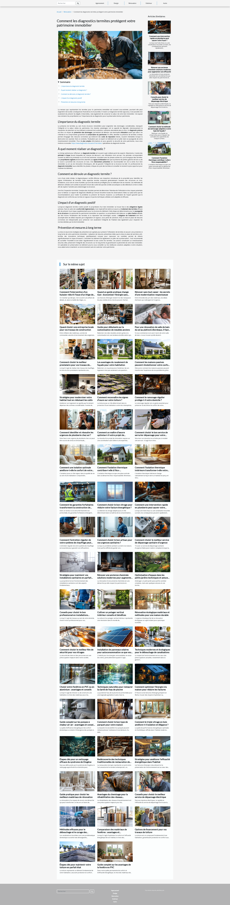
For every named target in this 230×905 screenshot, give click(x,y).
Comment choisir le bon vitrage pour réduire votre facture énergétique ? (114, 506)
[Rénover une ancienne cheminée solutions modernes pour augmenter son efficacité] (159, 58)
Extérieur (149, 3)
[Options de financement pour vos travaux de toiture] (152, 816)
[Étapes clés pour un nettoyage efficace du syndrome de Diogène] (77, 746)
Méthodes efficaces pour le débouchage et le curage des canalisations (73, 832)
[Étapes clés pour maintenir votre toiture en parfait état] (77, 851)
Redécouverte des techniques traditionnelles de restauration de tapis (113, 762)
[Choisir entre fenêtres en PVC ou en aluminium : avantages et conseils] (77, 674)
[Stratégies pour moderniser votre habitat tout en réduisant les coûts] (77, 384)
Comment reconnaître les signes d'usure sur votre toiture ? (112, 398)
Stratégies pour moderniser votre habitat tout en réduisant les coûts (76, 398)
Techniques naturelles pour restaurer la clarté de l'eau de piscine (115, 688)
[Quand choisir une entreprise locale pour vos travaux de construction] (77, 314)
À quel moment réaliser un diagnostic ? (74, 90)
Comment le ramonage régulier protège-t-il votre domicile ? (150, 398)
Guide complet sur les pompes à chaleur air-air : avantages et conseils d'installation (77, 725)
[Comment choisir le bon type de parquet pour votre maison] (115, 709)
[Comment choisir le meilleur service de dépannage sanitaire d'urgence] (152, 527)
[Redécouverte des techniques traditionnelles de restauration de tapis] (115, 746)
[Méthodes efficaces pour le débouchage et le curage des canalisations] (77, 816)
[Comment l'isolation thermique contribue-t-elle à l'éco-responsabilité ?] (159, 148)
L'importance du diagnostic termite (72, 86)
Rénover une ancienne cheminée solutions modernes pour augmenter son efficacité (159, 69)
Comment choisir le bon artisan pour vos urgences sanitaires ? (114, 541)
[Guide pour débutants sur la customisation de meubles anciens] (115, 314)
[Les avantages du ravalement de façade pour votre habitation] (115, 349)
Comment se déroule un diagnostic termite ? (76, 94)
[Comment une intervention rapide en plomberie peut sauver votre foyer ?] (159, 27)
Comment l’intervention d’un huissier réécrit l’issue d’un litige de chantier (76, 295)
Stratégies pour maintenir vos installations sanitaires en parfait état (75, 578)
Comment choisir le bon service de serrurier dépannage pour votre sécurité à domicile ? (151, 435)
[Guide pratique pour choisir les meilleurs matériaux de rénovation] (77, 781)
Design (116, 3)
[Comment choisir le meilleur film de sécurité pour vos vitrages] (77, 636)
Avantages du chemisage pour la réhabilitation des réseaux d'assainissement (112, 797)
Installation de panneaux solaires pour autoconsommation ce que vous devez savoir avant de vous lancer (114, 652)
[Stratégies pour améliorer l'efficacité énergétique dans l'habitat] (152, 746)
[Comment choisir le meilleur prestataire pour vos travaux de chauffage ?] (77, 349)
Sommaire (65, 82)
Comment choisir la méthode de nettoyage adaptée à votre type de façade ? (159, 129)
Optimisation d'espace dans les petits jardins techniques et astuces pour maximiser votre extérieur (152, 578)
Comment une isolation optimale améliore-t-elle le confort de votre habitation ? (76, 470)
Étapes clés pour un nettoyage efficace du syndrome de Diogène (75, 760)
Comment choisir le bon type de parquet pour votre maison (112, 723)
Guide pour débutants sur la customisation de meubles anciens (113, 328)
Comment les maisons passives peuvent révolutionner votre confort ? (152, 365)
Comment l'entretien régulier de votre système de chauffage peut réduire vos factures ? (75, 543)
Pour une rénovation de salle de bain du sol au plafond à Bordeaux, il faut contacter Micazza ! (152, 330)
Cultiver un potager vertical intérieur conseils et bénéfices (111, 613)
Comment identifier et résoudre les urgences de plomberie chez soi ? (76, 433)
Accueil (59, 12)
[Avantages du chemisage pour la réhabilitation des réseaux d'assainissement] (115, 781)
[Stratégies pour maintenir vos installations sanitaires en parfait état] (77, 562)
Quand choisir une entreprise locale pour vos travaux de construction (77, 328)
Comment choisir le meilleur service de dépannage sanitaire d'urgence (152, 541)
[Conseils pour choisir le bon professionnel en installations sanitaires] (77, 599)
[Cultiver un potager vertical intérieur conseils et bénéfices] (115, 599)
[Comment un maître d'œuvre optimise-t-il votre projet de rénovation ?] (115, 419)
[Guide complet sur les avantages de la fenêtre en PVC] (115, 851)
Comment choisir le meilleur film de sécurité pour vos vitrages (76, 651)
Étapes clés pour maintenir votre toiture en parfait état (75, 866)
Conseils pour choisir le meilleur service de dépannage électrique (159, 99)
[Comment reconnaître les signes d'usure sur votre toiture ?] (115, 384)
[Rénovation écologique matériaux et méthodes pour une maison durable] (152, 599)
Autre (165, 3)
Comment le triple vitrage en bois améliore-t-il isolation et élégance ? (151, 723)
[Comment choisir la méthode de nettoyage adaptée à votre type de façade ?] (159, 117)
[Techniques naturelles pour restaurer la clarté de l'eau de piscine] (115, 674)
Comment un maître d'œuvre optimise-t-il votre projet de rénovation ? (111, 435)
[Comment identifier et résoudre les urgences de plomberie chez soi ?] (77, 419)
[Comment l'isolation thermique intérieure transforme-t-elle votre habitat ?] (152, 454)
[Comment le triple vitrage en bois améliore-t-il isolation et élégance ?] (152, 709)
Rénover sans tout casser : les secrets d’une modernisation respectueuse (152, 293)
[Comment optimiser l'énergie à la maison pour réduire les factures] (152, 674)
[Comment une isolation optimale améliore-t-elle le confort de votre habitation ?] (77, 454)
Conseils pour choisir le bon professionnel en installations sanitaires (74, 615)
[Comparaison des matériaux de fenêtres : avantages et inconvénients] (115, 816)
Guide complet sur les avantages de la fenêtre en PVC (114, 866)
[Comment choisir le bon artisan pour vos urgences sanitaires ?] (115, 527)
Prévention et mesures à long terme (73, 102)
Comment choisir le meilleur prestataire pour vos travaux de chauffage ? (75, 365)
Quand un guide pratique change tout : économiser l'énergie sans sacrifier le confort (113, 295)
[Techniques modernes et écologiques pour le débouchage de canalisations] (152, 636)
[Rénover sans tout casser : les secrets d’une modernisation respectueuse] (152, 279)
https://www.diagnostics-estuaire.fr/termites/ (87, 143)
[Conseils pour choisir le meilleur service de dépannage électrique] (159, 88)
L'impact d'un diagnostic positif (71, 98)
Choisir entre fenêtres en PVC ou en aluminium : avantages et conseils (77, 688)
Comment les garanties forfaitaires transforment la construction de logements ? (76, 507)
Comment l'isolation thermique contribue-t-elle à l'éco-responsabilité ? (159, 160)
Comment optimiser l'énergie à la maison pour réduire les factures (151, 688)
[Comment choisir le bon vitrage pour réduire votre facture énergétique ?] (115, 492)
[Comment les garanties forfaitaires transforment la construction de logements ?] (77, 492)
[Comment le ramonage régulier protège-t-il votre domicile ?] (152, 384)
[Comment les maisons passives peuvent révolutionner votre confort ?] (152, 349)
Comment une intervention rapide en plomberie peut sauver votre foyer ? (159, 38)
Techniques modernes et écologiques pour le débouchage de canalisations (152, 651)
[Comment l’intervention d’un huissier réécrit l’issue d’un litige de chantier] (77, 279)
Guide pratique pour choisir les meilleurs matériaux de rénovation (76, 795)
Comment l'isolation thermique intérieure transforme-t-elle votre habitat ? (151, 470)
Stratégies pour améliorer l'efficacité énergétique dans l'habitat (152, 760)
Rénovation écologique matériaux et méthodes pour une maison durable (152, 613)
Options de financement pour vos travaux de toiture (151, 830)
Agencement (100, 3)
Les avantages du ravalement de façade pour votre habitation (112, 363)
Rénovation (132, 3)
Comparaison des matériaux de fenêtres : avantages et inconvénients (112, 832)
